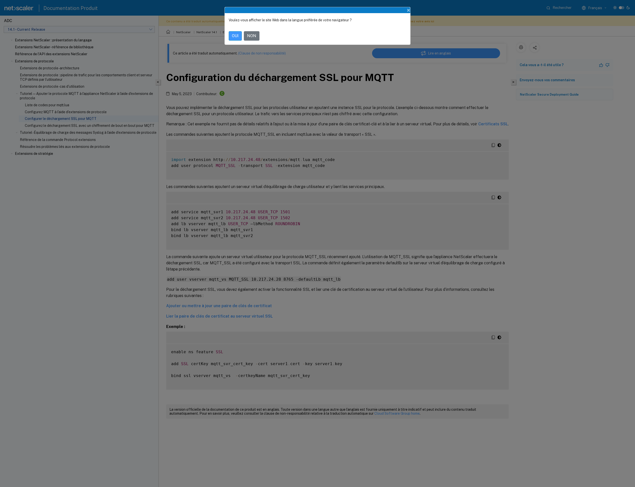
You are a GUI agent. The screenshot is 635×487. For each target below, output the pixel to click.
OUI (235, 35)
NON (251, 35)
